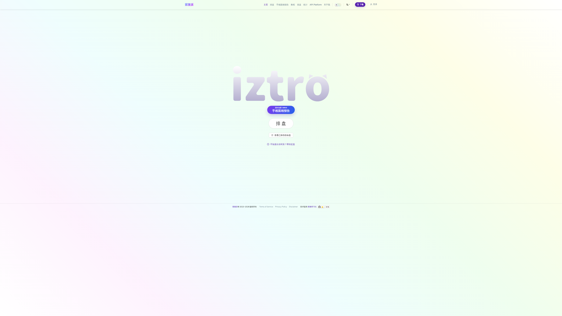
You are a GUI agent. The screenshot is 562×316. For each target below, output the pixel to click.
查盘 (299, 4)
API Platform (316, 4)
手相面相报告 (282, 4)
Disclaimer (293, 207)
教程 (293, 4)
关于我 (327, 4)
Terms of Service (266, 207)
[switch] (338, 4)
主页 (266, 4)
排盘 (272, 4)
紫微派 (235, 207)
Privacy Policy (281, 207)
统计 (305, 4)
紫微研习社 (312, 207)
